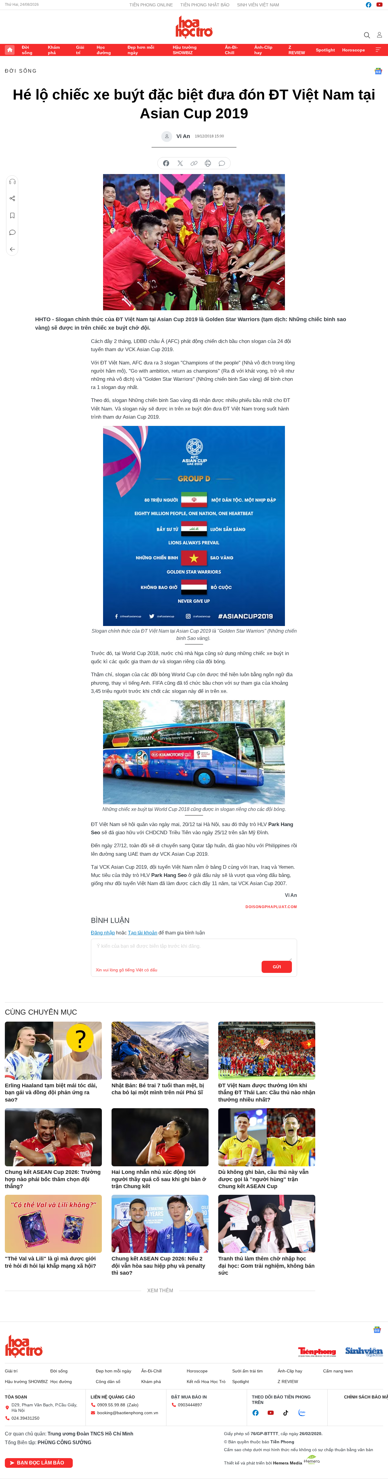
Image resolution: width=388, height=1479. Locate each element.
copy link (194, 163)
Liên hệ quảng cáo (113, 1397)
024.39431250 (25, 1418)
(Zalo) (133, 1404)
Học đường (104, 50)
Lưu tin (12, 215)
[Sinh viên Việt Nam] (364, 1352)
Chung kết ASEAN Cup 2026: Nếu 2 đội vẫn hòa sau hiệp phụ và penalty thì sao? (158, 1266)
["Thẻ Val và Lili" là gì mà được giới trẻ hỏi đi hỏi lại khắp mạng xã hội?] (53, 1224)
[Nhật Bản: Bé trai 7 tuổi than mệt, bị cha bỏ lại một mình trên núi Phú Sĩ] (160, 1051)
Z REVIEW (297, 50)
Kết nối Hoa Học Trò (206, 1381)
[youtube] (379, 5)
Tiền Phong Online (151, 4)
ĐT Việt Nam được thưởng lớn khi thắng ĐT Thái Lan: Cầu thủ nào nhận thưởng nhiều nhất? (266, 1092)
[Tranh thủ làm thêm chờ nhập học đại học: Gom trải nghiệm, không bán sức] (266, 1224)
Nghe (12, 182)
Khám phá (54, 50)
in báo (208, 163)
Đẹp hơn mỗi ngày (141, 50)
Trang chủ (10, 50)
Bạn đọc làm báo (40, 1462)
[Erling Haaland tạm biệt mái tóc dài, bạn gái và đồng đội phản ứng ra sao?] (53, 1051)
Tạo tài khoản (142, 932)
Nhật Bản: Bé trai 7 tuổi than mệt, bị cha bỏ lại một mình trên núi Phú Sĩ (158, 1088)
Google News (378, 71)
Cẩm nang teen (338, 1371)
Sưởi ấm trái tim (247, 1371)
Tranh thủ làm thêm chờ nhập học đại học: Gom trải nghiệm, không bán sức (266, 1266)
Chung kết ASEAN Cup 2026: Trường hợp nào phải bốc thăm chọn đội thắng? (53, 1179)
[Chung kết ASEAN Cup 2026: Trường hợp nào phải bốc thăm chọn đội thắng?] (53, 1137)
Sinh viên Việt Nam (258, 4)
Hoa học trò (24, 1346)
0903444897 (190, 1404)
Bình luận (12, 232)
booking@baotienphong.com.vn (127, 1412)
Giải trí (80, 50)
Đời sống (27, 50)
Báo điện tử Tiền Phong (194, 27)
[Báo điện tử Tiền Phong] (317, 1352)
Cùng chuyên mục (41, 1012)
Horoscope (353, 50)
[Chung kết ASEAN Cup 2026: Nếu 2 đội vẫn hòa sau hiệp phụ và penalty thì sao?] (160, 1224)
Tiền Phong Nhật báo (204, 4)
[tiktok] (289, 1413)
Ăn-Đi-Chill (231, 50)
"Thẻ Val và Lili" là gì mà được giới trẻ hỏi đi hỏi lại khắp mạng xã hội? (50, 1262)
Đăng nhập (103, 932)
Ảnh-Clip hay (263, 50)
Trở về (12, 249)
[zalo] (305, 1413)
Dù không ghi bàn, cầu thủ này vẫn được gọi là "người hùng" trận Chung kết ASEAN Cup (263, 1179)
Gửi (277, 966)
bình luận (222, 163)
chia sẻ (166, 163)
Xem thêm (378, 50)
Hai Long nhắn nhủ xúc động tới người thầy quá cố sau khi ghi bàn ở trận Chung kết (159, 1179)
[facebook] (368, 5)
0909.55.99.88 (111, 1404)
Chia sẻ (12, 199)
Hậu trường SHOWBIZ (185, 50)
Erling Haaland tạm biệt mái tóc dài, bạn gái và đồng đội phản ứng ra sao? (51, 1092)
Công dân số (108, 1381)
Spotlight (325, 50)
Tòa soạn (16, 1397)
